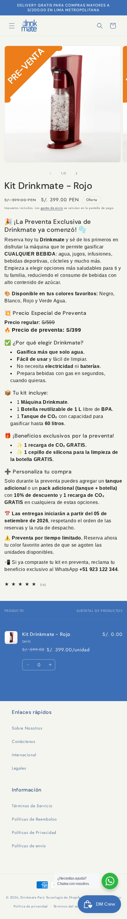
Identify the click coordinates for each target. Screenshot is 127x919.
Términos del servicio (70, 906)
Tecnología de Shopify (63, 897)
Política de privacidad (31, 906)
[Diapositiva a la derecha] (76, 173)
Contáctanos (23, 741)
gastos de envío (52, 208)
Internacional (24, 755)
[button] (11, 25)
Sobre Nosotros (27, 728)
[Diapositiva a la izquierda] (50, 173)
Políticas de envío (29, 846)
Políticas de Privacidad (34, 832)
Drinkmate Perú (33, 897)
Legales (19, 768)
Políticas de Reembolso (34, 819)
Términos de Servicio (32, 806)
